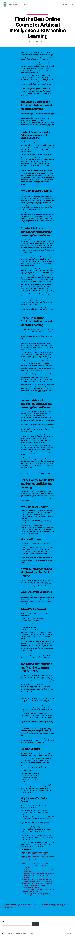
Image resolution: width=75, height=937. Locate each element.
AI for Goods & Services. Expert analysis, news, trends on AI (22, 933)
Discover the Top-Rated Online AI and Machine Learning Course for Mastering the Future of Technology (37, 866)
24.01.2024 (43, 41)
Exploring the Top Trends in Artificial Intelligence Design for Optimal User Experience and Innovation (38, 875)
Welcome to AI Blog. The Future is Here (37, 13)
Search (3, 921)
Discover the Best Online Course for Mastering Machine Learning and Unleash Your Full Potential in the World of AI (37, 885)
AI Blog (65, 4)
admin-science (35, 41)
